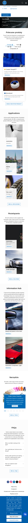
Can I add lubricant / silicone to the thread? (13, 450)
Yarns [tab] (18, 44)
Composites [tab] (13, 48)
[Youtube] (20, 482)
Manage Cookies (14, 513)
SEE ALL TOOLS (14, 415)
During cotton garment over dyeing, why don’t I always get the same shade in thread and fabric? (13, 457)
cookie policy (11, 509)
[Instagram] (11, 482)
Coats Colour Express (14, 396)
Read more (7, 75)
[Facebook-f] (8, 482)
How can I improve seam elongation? (11, 464)
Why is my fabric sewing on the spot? (12, 444)
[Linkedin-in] (14, 482)
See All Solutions (14, 279)
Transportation (5, 15)
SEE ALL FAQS (14, 470)
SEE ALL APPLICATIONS (14, 204)
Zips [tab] (8, 46)
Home (4, 6)
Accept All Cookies (14, 520)
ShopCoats (14, 8)
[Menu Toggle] (26, 3)
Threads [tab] (9, 44)
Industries (8, 6)
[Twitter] (17, 482)
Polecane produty (14, 32)
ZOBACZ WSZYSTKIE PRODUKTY (14, 103)
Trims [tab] (16, 46)
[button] (12, 26)
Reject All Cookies (14, 516)
